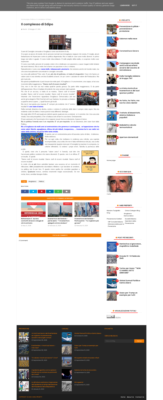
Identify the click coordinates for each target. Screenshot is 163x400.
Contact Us (139, 397)
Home (123, 397)
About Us (130, 397)
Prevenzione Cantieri (114, 219)
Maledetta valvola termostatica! (127, 126)
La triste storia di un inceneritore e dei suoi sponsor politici (129, 90)
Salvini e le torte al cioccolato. (85, 370)
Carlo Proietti (37, 397)
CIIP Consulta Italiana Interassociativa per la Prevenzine (116, 224)
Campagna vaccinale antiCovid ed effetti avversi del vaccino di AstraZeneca (129, 66)
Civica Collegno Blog (132, 211)
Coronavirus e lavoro (129, 51)
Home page (25, 19)
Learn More (125, 5)
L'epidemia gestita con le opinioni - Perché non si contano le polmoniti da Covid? (44, 372)
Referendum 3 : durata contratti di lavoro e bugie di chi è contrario (32, 221)
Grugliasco (32, 181)
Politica (32, 19)
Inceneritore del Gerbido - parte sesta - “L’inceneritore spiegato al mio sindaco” (58, 221)
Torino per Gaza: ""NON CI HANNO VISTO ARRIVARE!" (129, 270)
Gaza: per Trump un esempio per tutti (128, 294)
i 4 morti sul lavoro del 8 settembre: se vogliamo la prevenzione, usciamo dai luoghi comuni (44, 335)
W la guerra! (78, 382)
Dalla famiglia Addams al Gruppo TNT (129, 77)
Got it (134, 5)
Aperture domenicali (128, 137)
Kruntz (25, 29)
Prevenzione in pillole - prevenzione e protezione (129, 28)
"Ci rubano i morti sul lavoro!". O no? (44, 358)
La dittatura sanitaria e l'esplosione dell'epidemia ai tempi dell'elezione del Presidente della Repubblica (44, 384)
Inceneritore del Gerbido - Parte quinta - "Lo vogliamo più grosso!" (87, 221)
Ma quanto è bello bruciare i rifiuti (86, 358)
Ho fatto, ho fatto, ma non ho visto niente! (129, 101)
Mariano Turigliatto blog (113, 212)
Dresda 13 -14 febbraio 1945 (129, 257)
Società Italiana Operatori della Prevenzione (130, 221)
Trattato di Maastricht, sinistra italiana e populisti (129, 115)
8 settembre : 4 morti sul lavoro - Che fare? (43, 346)
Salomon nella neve (128, 39)
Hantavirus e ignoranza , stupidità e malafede (130, 245)
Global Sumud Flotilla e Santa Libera (129, 281)
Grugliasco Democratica (128, 215)
